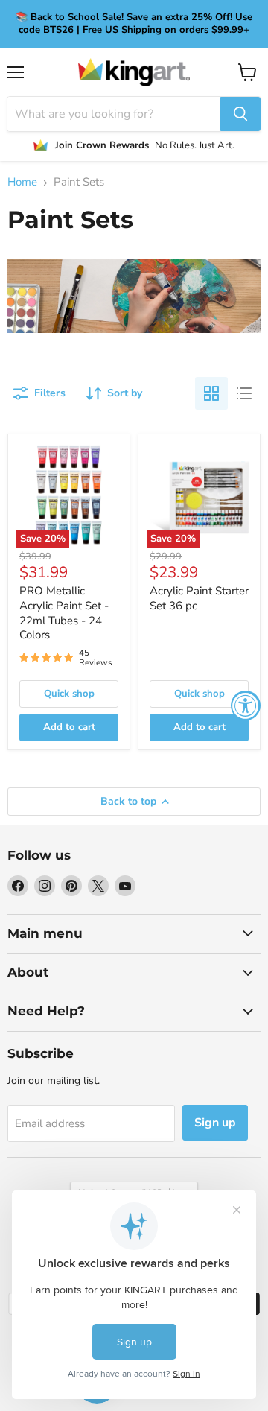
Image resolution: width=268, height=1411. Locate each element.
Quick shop (69, 693)
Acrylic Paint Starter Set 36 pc (199, 598)
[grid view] (211, 393)
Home (22, 182)
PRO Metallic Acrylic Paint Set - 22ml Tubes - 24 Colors (64, 612)
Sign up (215, 1122)
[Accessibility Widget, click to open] (246, 705)
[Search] (240, 114)
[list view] (244, 393)
